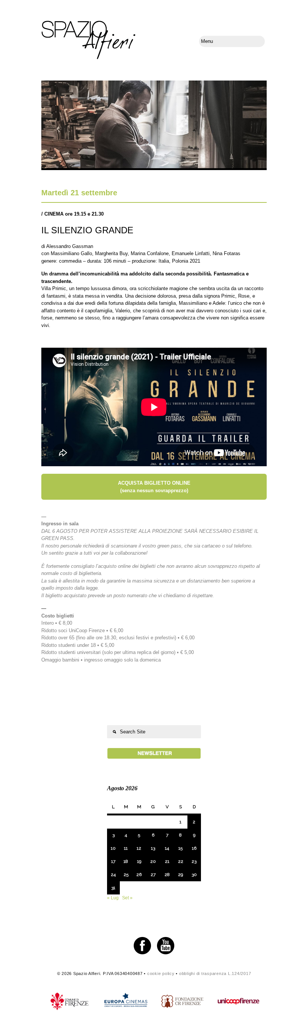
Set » (127, 897)
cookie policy (161, 973)
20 (153, 861)
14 (167, 848)
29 (180, 874)
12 (139, 848)
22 (180, 861)
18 (126, 861)
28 (167, 874)
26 (139, 874)
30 (194, 874)
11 (126, 848)
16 (194, 848)
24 (113, 874)
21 (167, 861)
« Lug (113, 897)
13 (153, 848)
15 (180, 848)
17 (113, 861)
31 (113, 887)
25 (126, 874)
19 (139, 861)
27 (153, 874)
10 (113, 848)
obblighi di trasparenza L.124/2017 (215, 973)
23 (194, 861)
